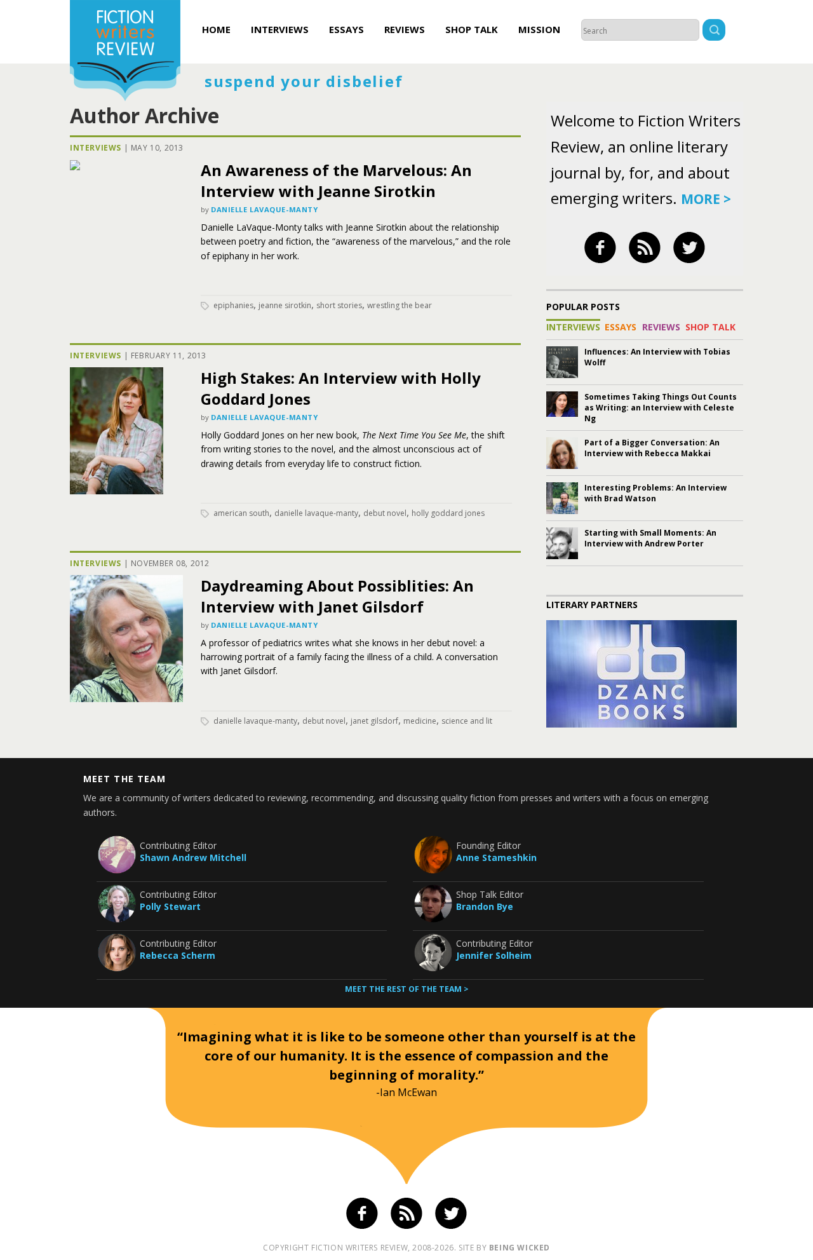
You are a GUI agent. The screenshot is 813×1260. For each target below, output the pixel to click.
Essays (346, 29)
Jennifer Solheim (494, 955)
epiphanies (233, 305)
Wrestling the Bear (399, 305)
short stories (339, 305)
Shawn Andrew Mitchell (193, 857)
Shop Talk (471, 29)
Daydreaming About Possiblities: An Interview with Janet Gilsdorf (337, 596)
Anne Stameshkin (496, 857)
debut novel (384, 513)
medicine (419, 720)
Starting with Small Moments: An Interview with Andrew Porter (650, 538)
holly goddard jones (448, 513)
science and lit (466, 720)
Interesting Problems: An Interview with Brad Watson (655, 493)
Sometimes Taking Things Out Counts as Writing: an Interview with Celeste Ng (660, 407)
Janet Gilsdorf (374, 720)
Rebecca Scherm (177, 955)
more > (706, 199)
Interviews (280, 29)
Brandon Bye (484, 906)
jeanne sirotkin (285, 305)
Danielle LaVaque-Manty (264, 209)
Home (216, 29)
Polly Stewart (170, 906)
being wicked (519, 1247)
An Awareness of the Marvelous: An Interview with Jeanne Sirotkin (336, 180)
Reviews (404, 29)
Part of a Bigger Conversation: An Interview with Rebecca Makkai (652, 448)
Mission (539, 29)
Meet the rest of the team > (407, 989)
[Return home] (125, 52)
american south (241, 513)
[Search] (713, 31)
